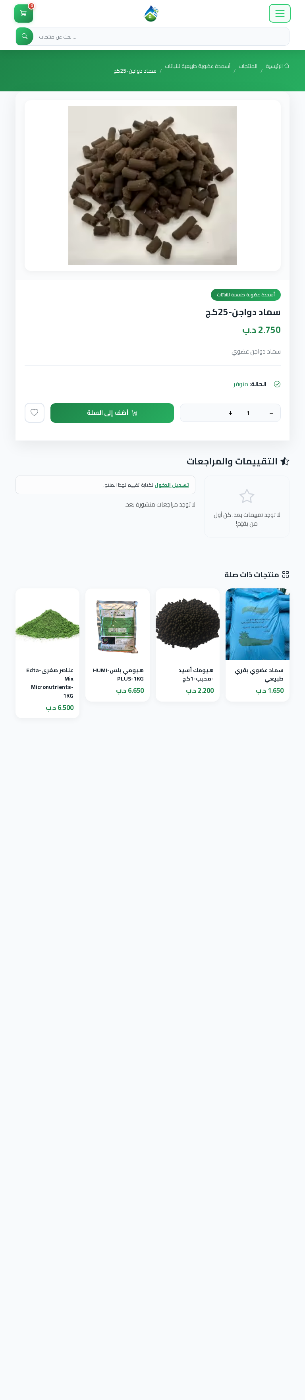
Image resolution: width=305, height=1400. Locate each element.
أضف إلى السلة (108, 412)
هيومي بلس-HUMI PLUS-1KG (118, 674)
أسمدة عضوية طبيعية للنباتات (197, 66)
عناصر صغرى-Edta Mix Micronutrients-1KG (49, 683)
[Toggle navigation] (280, 13)
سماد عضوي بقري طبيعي (259, 674)
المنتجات (248, 66)
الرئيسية (275, 66)
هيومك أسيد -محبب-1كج (196, 674)
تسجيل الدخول (171, 484)
